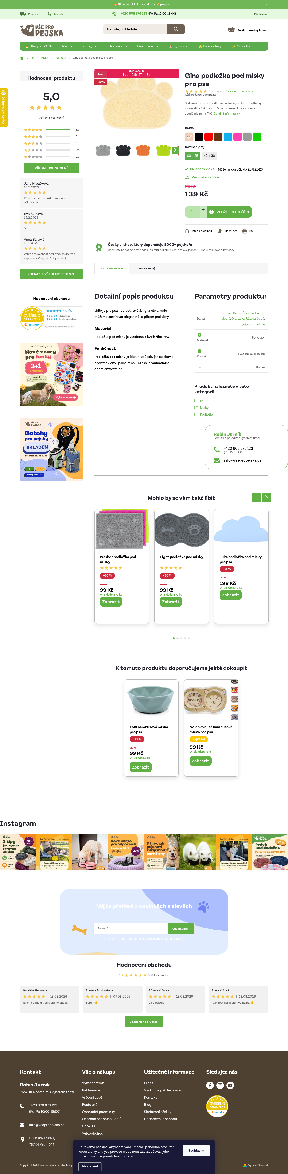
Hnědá (259, 313)
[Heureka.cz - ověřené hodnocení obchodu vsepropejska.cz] (51, 318)
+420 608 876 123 (238, 448)
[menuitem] (38, 46)
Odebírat (180, 928)
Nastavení (90, 1166)
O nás (148, 1083)
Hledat (176, 29)
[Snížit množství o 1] (203, 215)
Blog (147, 1105)
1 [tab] (174, 638)
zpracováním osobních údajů (165, 939)
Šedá (260, 319)
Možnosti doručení (205, 177)
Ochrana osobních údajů (101, 1119)
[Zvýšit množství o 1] (203, 209)
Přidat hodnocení (51, 168)
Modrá (225, 319)
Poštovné (34, 14)
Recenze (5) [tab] (146, 268)
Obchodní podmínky (98, 1112)
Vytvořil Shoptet (258, 1165)
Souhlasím (196, 1150)
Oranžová (238, 319)
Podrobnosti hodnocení (239, 91)
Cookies (88, 1126)
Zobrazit (111, 601)
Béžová (227, 313)
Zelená (260, 324)
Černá (237, 313)
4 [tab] (185, 638)
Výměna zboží (93, 1083)
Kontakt (58, 14)
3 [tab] (181, 638)
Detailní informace (226, 114)
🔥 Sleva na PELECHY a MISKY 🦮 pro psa (142, 4)
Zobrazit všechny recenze (51, 274)
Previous (256, 497)
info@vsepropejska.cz (242, 460)
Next (266, 497)
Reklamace (91, 1090)
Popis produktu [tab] (112, 268)
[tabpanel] (121, 566)
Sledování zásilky (157, 1112)
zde (133, 1156)
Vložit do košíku (234, 212)
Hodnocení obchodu (144, 964)
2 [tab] (177, 638)
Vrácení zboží (92, 1098)
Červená (248, 313)
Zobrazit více (144, 1021)
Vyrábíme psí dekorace (162, 1090)
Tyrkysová (247, 324)
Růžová (251, 319)
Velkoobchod (92, 1133)
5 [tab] (189, 638)
